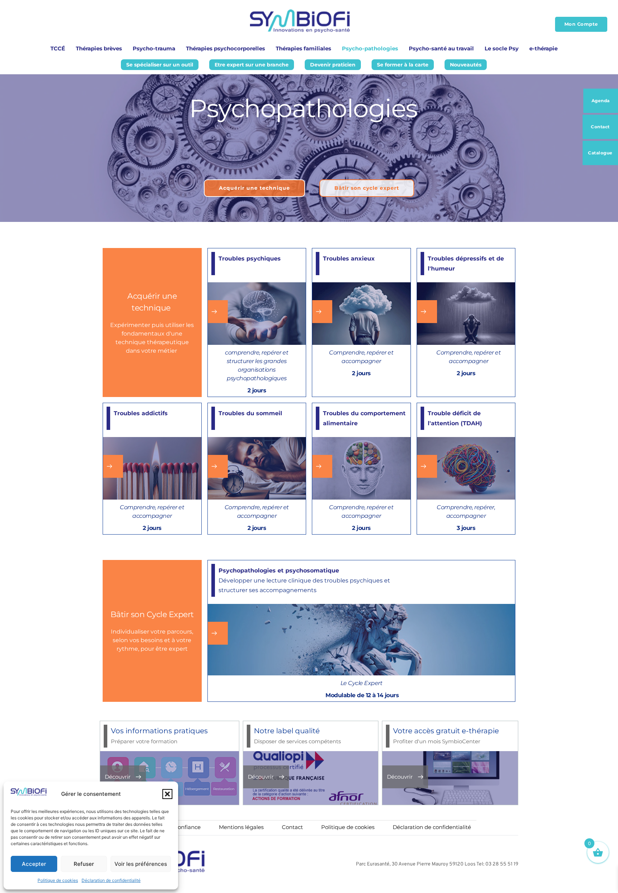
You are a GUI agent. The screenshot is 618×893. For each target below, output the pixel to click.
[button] (167, 794)
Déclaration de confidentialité (111, 880)
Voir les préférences (140, 863)
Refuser (84, 863)
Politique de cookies (58, 880)
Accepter (34, 863)
